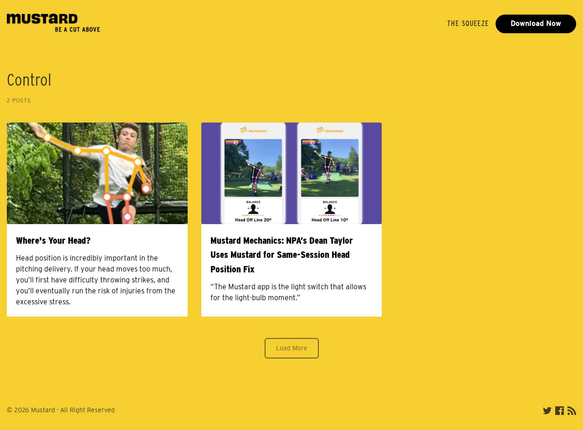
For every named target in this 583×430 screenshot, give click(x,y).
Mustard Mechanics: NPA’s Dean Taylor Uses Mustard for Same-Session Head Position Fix (281, 255)
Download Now (536, 23)
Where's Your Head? (53, 240)
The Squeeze (468, 23)
